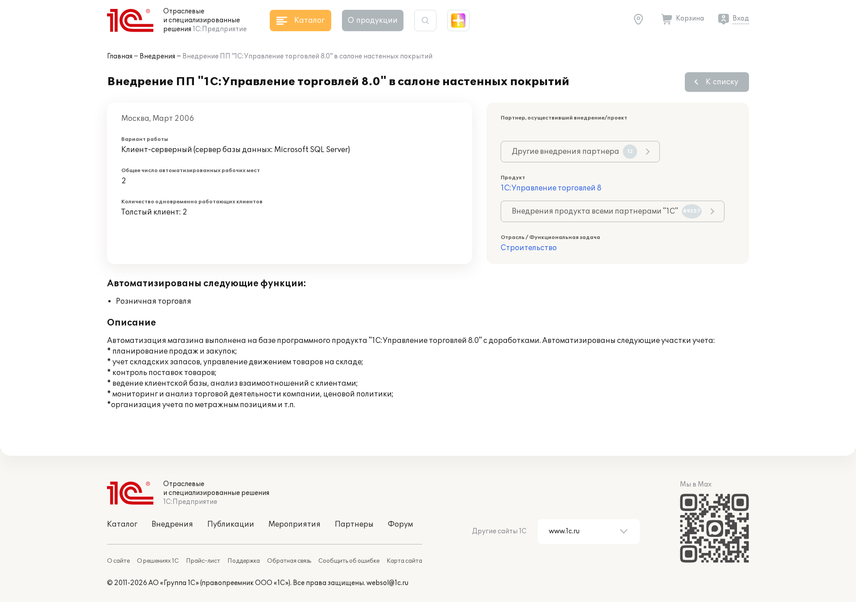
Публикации (230, 524)
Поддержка (243, 561)
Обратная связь (289, 561)
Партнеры (354, 524)
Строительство (529, 247)
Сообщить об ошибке (348, 561)
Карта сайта (404, 561)
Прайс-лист (203, 561)
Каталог (122, 524)
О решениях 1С (158, 561)
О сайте (118, 561)
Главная (119, 56)
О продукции (373, 20)
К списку (722, 82)
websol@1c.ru (387, 583)
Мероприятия (294, 524)
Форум (400, 524)
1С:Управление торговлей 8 (551, 188)
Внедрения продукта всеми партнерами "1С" (606, 211)
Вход (741, 18)
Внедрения (157, 56)
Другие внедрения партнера (572, 151)
